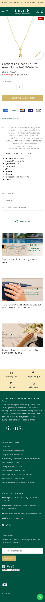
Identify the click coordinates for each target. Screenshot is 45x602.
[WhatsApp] (10, 525)
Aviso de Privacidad (11, 462)
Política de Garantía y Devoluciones (18, 482)
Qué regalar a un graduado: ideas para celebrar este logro (21, 306)
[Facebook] (3, 525)
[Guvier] (22, 11)
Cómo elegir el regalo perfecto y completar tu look (21, 351)
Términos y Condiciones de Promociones (21, 458)
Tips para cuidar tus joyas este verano (19, 261)
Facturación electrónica (13, 450)
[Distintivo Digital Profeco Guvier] (11, 570)
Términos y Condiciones (13, 478)
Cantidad (6, 81)
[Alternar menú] (3, 11)
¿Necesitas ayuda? (10, 118)
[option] (22, 38)
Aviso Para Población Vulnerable (17, 474)
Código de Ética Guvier (12, 466)
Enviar (8, 558)
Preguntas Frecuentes (12, 454)
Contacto (6, 446)
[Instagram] (7, 525)
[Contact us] (40, 597)
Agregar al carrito (22, 98)
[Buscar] (8, 11)
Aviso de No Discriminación (14, 470)
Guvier (10, 593)
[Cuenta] (37, 11)
